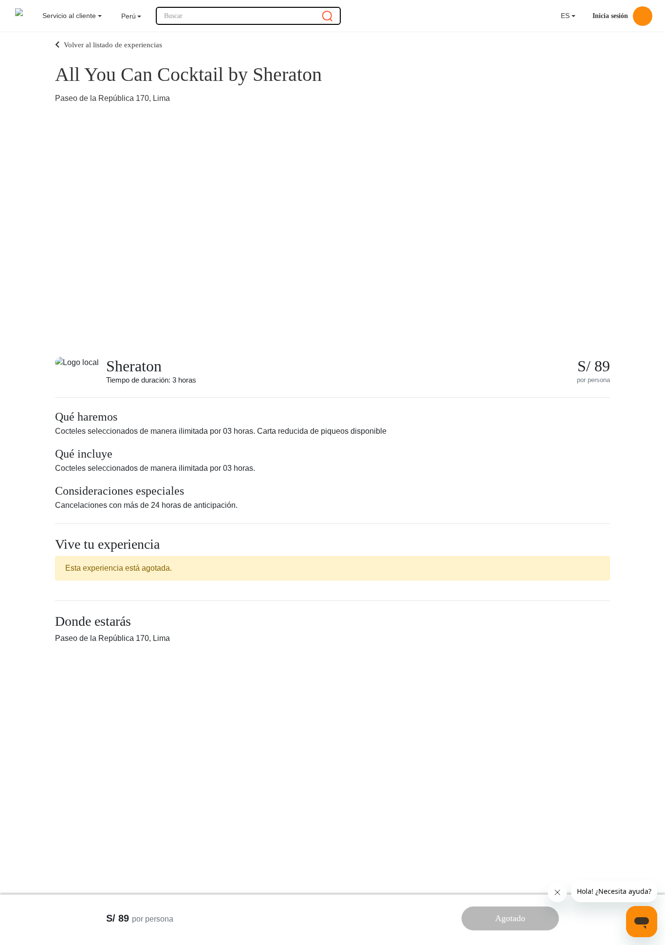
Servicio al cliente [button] (69, 15)
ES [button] (563, 15)
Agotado (510, 918)
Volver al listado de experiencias (112, 45)
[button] (131, 16)
